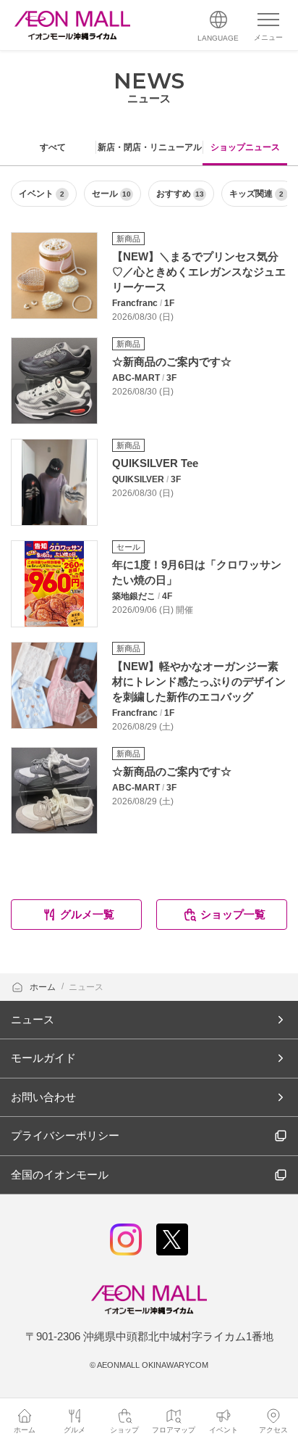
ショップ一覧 (232, 914)
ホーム (44, 987)
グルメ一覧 (87, 914)
